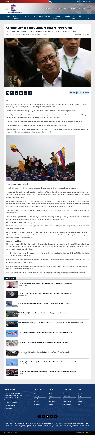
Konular (26, 16)
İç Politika (36, 401)
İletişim (7, 1)
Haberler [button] (33, 16)
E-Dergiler (51, 404)
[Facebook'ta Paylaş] (21, 93)
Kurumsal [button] (8, 16)
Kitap (50, 399)
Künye (80, 401)
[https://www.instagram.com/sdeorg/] (84, 1)
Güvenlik (36, 399)
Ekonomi (36, 393)
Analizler (51, 396)
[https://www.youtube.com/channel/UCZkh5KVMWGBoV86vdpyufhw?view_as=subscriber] (86, 1)
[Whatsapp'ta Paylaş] (16, 93)
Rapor (50, 393)
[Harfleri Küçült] (30, 93)
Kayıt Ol (13, 1)
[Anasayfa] (13, 8)
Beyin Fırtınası (67, 401)
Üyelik (80, 399)
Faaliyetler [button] (47, 16)
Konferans (66, 399)
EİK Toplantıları (67, 404)
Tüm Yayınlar (52, 401)
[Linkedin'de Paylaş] (7, 93)
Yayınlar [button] (67, 16)
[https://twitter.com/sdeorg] (81, 1)
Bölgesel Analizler (15, 17)
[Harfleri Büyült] (25, 93)
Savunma (36, 396)
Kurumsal (80, 404)
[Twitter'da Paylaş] (12, 93)
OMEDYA (88, 432)
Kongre (65, 393)
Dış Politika (37, 404)
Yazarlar (40, 16)
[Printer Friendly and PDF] (79, 92)
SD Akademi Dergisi (56, 17)
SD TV (79, 17)
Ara (73, 18)
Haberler (86, 18)
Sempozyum (66, 396)
